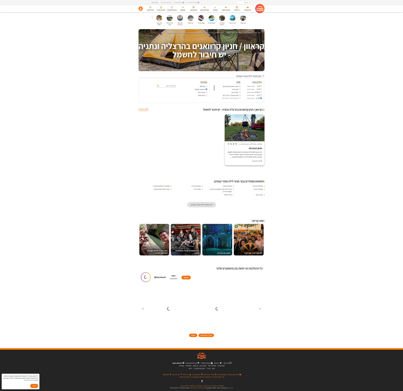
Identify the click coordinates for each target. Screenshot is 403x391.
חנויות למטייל (205, 363)
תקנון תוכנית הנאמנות (196, 386)
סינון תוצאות (256, 105)
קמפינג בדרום (258, 189)
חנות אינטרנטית (191, 363)
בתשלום (202, 86)
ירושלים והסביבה (199, 368)
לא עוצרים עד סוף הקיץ (253, 253)
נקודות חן (203, 365)
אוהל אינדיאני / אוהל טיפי (230, 98)
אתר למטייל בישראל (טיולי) (196, 388)
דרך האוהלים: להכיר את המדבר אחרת (187, 252)
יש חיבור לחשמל (200, 89)
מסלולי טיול (212, 365)
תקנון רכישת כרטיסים (209, 386)
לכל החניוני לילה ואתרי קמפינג (202, 204)
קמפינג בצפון (227, 186)
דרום (258, 95)
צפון (258, 86)
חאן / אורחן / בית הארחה (241, 144)
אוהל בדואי (234, 92)
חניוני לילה (197, 189)
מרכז (258, 89)
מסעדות (188, 365)
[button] (152, 17)
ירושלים (257, 92)
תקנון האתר (220, 386)
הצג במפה (144, 105)
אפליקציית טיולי (258, 186)
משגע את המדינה (223, 253)
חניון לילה (235, 89)
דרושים (216, 363)
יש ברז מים (201, 92)
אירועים (195, 365)
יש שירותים (201, 95)
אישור (34, 386)
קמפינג (259, 144)
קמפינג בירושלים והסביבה (161, 186)
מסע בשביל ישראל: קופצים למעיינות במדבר (157, 252)
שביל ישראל (228, 195)
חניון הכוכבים (255, 148)
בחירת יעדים (250, 86)
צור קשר (226, 363)
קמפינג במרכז (196, 186)
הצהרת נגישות (184, 386)
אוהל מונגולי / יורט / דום (230, 95)
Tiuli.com (230, 388)
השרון (258, 98)
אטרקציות (221, 365)
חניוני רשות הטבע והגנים (230, 86)
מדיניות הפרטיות (29, 380)
